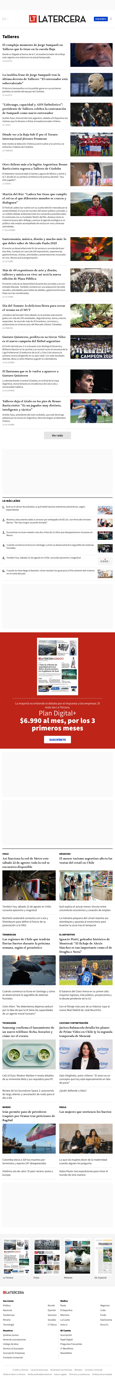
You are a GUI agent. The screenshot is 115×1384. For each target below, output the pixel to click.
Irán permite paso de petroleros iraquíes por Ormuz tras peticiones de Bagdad (28, 1116)
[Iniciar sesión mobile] (111, 19)
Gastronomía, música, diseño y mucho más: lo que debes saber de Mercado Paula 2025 (34, 241)
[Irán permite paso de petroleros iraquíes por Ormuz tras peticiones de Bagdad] (29, 1139)
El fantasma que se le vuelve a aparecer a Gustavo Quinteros (30, 373)
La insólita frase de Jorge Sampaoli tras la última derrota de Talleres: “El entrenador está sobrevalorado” (35, 79)
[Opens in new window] (77, 1274)
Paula (62, 1107)
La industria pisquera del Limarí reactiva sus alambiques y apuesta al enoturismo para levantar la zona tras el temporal (83, 921)
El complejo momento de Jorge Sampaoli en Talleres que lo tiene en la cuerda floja (32, 47)
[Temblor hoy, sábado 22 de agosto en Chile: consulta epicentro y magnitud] (105, 561)
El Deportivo (67, 934)
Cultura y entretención (73, 1023)
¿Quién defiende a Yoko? (73, 1090)
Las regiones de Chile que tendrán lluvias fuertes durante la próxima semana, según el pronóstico (26, 943)
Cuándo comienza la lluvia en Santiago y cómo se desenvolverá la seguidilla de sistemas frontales (50, 547)
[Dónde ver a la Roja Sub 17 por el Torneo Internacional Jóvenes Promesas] (91, 144)
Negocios (65, 853)
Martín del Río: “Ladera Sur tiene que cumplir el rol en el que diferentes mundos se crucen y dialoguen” (34, 198)
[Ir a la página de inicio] (57, 19)
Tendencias (9, 934)
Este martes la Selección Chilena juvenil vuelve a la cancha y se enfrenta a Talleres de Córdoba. (33, 145)
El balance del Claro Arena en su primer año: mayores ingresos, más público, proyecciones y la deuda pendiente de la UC (85, 995)
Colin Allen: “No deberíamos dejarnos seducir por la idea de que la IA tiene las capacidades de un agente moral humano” (27, 1010)
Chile (5, 853)
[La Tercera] (16, 1274)
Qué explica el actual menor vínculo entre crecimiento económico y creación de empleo (85, 908)
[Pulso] (47, 1274)
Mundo (6, 1107)
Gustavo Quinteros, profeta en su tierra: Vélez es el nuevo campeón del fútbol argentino (34, 339)
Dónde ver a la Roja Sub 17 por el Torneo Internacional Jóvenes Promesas (30, 136)
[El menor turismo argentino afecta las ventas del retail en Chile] (86, 885)
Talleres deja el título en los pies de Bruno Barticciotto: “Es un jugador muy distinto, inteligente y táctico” (31, 405)
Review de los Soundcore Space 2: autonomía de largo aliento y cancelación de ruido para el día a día (28, 1094)
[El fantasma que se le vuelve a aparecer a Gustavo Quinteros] (91, 381)
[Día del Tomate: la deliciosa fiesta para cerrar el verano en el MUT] (91, 316)
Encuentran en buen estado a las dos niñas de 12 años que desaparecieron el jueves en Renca (49, 534)
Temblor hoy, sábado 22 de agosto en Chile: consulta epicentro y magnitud (43, 557)
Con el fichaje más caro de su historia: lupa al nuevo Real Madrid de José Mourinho (84, 1008)
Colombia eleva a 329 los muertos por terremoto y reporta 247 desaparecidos (24, 1161)
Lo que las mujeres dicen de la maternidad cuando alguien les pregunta (83, 1161)
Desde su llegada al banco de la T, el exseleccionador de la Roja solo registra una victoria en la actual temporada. (33, 56)
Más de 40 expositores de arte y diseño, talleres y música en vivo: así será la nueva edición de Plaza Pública (31, 274)
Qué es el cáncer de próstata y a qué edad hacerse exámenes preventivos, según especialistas (45, 508)
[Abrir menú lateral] (5, 19)
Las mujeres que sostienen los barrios (85, 1112)
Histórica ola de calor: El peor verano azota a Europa (27, 1172)
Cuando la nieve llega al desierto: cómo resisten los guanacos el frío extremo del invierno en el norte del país (51, 572)
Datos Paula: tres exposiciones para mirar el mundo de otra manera (83, 1172)
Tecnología (9, 1023)
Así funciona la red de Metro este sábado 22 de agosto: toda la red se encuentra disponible (26, 863)
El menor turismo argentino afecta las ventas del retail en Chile (85, 860)
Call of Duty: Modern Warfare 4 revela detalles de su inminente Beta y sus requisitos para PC (28, 1077)
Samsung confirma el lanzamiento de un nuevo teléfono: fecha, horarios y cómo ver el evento (28, 1032)
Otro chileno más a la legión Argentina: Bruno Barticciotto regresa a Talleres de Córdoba (34, 166)
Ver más (57, 435)
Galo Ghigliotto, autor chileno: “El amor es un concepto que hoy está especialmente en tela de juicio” (84, 1079)
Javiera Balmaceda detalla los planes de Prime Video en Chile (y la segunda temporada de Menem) (85, 1032)
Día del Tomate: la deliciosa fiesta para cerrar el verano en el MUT (33, 308)
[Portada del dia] (57, 693)
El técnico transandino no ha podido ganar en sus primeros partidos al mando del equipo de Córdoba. (31, 90)
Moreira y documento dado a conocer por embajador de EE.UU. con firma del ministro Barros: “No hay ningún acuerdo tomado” (48, 521)
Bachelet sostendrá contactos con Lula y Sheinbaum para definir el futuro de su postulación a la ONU (25, 921)
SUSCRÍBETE (57, 740)
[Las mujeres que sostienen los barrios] (86, 1139)
